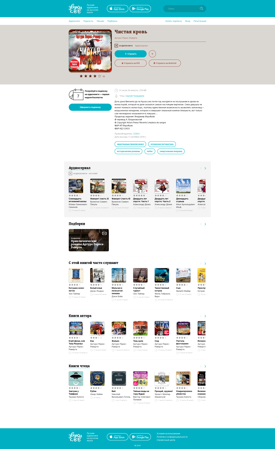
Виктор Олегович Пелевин (141, 398)
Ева (92, 341)
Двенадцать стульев (182, 200)
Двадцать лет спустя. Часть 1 (141, 200)
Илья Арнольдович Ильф (185, 205)
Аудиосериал (141, 46)
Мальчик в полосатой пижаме (117, 291)
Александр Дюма (142, 204)
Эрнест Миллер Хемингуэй (162, 395)
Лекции (100, 21)
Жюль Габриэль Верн (162, 295)
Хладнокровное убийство (184, 392)
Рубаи (93, 391)
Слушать (131, 54)
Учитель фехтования (182, 342)
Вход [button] (187, 21)
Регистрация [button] (200, 21)
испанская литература (162, 144)
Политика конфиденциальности (172, 437)
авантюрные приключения (130, 144)
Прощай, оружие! (164, 391)
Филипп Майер (183, 291)
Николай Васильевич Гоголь (121, 395)
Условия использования (168, 433)
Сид (157, 341)
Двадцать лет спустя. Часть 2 (162, 200)
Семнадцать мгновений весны (77, 200)
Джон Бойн (117, 296)
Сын (178, 288)
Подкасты (88, 21)
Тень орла (138, 341)
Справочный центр (166, 440)
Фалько (115, 341)
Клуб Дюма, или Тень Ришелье (77, 342)
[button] (74, 21)
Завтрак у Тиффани (74, 392)
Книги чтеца (79, 366)
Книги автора (80, 316)
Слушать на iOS (132, 63)
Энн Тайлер (74, 293)
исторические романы (128, 151)
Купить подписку (173, 21)
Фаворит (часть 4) (121, 198)
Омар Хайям (96, 394)
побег (150, 151)
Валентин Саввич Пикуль (98, 203)
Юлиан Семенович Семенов (78, 205)
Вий (114, 391)
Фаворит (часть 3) (99, 198)
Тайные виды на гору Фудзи (141, 392)
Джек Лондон (97, 291)
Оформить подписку (90, 107)
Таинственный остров (162, 289)
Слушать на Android (166, 63)
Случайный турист (139, 289)
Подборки (112, 21)
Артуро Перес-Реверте (76, 348)
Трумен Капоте (76, 397)
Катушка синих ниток (76, 289)
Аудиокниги (74, 21)
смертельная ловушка (171, 151)
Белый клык (96, 288)
